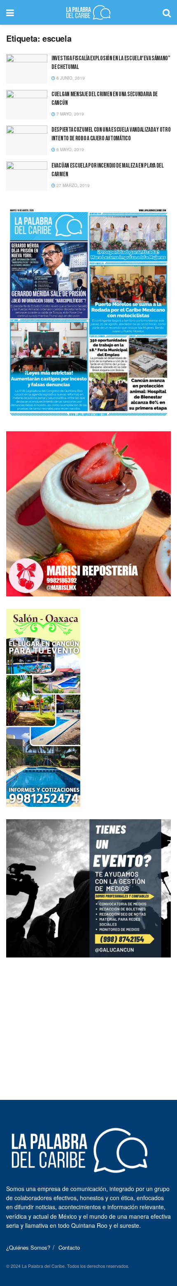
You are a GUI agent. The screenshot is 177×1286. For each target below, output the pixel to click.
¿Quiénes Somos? (28, 1247)
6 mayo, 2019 (69, 149)
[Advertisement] (88, 1021)
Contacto (69, 1247)
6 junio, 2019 (70, 78)
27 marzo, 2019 (72, 185)
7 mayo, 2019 (69, 114)
